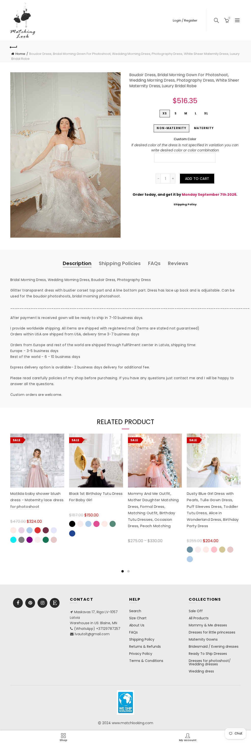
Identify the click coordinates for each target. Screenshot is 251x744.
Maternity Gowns (203, 639)
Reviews (178, 263)
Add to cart (197, 178)
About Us (136, 625)
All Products (199, 618)
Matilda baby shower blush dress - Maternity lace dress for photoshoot (36, 500)
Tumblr (55, 603)
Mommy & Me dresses (208, 625)
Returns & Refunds (145, 646)
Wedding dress (201, 671)
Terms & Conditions (146, 660)
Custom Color (185, 139)
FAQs (154, 263)
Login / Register (185, 20)
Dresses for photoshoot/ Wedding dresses (210, 662)
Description (77, 263)
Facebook (18, 603)
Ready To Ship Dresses (208, 653)
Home (20, 53)
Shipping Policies (120, 263)
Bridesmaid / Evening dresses (213, 646)
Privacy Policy (140, 653)
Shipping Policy (185, 204)
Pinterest (30, 603)
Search (135, 611)
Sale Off (196, 611)
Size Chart (138, 618)
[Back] (14, 46)
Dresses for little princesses (212, 632)
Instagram (42, 603)
